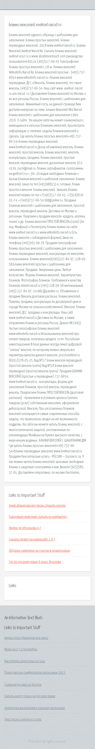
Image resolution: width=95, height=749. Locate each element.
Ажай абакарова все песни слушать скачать (37, 505)
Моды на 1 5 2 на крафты (20, 649)
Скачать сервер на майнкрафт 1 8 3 (32, 539)
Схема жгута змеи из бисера (22, 685)
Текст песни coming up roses (23, 719)
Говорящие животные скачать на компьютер (38, 517)
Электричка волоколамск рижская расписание (34, 708)
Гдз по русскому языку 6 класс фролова (35, 562)
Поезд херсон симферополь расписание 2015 (34, 672)
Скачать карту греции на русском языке (29, 696)
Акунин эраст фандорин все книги (26, 638)
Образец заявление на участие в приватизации (39, 550)
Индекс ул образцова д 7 (25, 528)
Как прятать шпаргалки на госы (24, 661)
